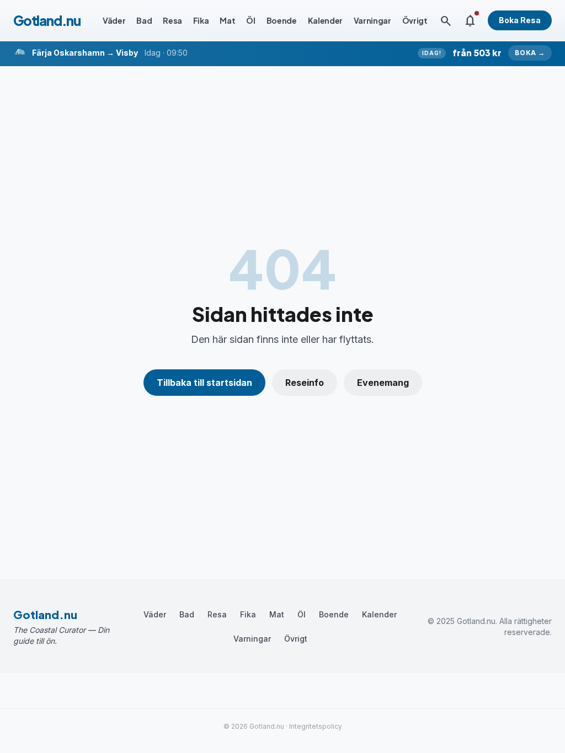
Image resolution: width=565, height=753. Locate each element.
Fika (201, 20)
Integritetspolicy (315, 726)
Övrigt (415, 20)
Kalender (325, 20)
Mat (227, 20)
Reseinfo (304, 382)
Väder (114, 20)
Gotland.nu (47, 20)
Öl (250, 20)
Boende (281, 20)
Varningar (372, 20)
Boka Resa (520, 20)
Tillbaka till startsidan (204, 382)
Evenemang (383, 382)
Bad (144, 20)
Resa (172, 20)
